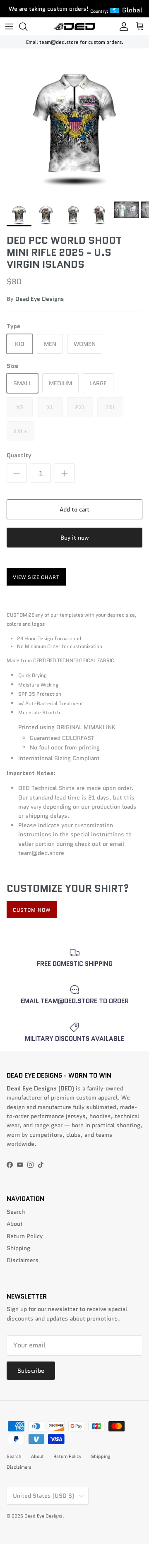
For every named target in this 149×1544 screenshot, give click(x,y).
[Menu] (9, 26)
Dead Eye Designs (39, 299)
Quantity (19, 455)
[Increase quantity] (64, 473)
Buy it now (74, 537)
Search (16, 1212)
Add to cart (74, 509)
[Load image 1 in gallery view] (74, 122)
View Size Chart (36, 577)
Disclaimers (22, 1260)
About (15, 1224)
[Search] (27, 26)
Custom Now (31, 909)
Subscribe (30, 1370)
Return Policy (25, 1236)
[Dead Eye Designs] (74, 26)
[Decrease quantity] (16, 473)
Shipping (18, 1248)
